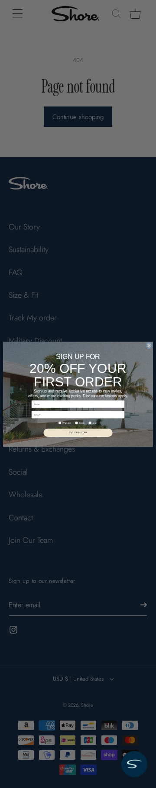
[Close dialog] (149, 345)
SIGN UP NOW (78, 432)
